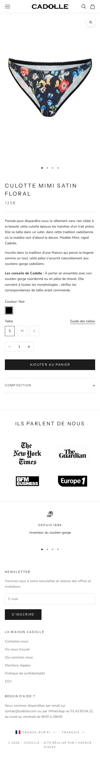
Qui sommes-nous (19, 657)
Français (71, 732)
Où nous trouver (17, 649)
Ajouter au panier (50, 365)
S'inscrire (23, 614)
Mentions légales (18, 665)
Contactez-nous (16, 641)
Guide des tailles (82, 321)
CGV (8, 681)
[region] (50, 526)
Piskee (50, 747)
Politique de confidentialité (25, 673)
